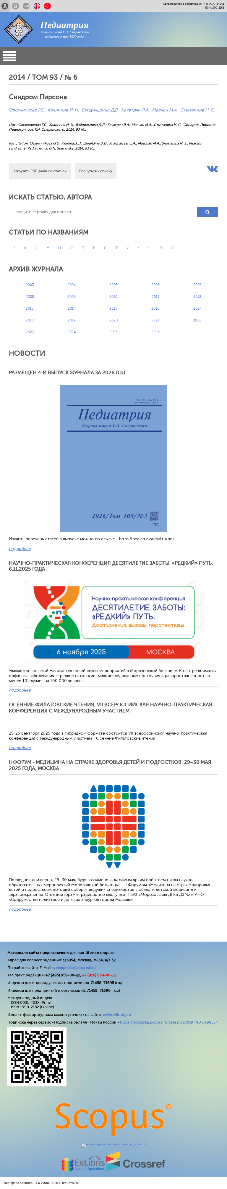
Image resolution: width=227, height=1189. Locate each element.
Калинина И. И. (63, 110)
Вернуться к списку (95, 171)
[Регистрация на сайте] (5, 6)
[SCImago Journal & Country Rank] (113, 1143)
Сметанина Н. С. (197, 110)
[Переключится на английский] (37, 6)
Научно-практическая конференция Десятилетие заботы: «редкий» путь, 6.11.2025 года (111, 566)
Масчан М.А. (164, 110)
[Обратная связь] (26, 6)
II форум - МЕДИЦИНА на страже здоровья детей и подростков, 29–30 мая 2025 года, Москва (110, 765)
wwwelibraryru (117, 1014)
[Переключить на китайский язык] (47, 6)
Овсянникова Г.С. (27, 110)
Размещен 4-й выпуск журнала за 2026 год (67, 372)
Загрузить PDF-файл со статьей (40, 171)
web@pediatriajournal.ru (74, 967)
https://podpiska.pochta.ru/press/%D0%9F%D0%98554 (169, 1022)
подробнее (20, 548)
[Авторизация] (15, 6)
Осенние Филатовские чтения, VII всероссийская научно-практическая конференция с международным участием (110, 707)
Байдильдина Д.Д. (100, 110)
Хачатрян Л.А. (135, 110)
